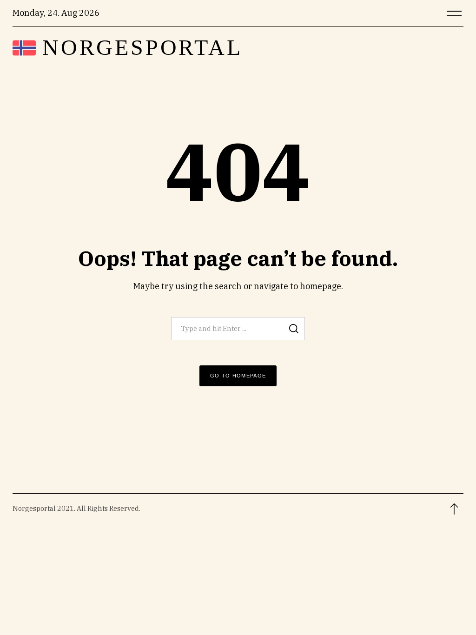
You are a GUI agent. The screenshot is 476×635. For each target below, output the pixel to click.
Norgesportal (142, 47)
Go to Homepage (238, 375)
